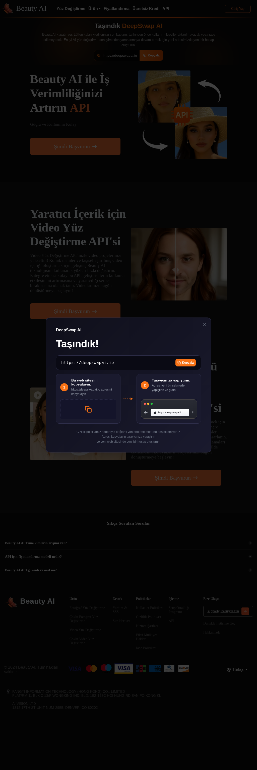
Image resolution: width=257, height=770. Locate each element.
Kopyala (188, 362)
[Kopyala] (88, 409)
